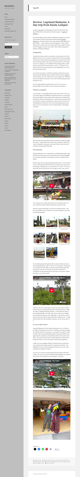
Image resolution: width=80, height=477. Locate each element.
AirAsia (58, 460)
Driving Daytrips (8, 104)
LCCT (61, 461)
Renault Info (7, 28)
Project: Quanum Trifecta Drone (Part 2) (10, 83)
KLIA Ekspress (54, 461)
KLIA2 (58, 461)
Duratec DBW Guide (9, 21)
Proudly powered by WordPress (40, 474)
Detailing (7, 100)
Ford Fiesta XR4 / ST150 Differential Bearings (10, 67)
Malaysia (35, 463)
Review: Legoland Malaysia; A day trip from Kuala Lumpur (51, 23)
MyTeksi (39, 463)
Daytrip (62, 460)
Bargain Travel (8, 95)
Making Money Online (10, 111)
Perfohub (7, 114)
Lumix (69, 461)
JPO (49, 461)
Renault (6, 121)
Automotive (7, 93)
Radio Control (8, 118)
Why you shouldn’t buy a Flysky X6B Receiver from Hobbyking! (10, 79)
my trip (41, 30)
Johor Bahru (35, 461)
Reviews (6, 123)
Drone (6, 107)
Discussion (7, 102)
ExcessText (9, 6)
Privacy (6, 26)
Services (6, 125)
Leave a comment (50, 463)
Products (7, 116)
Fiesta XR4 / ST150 (9, 24)
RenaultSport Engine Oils (10, 31)
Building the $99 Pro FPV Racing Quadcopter (10, 74)
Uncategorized (8, 130)
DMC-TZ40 (66, 460)
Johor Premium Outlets (43, 461)
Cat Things (7, 97)
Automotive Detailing (9, 19)
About (6, 17)
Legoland (65, 461)
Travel (6, 128)
